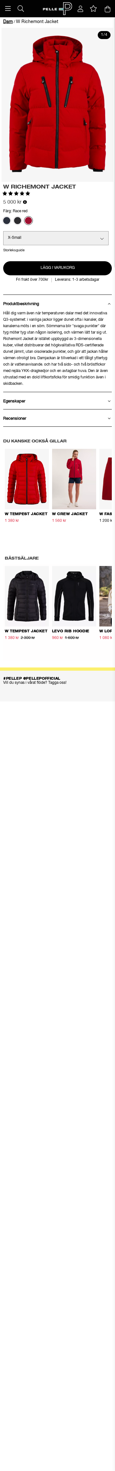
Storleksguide (14, 250)
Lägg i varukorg (58, 268)
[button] (8, 8)
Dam (8, 22)
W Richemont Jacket (37, 22)
